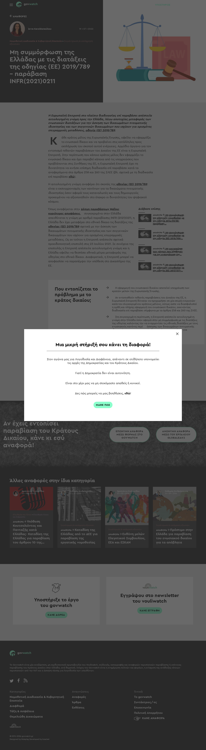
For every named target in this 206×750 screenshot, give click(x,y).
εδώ (127, 393)
